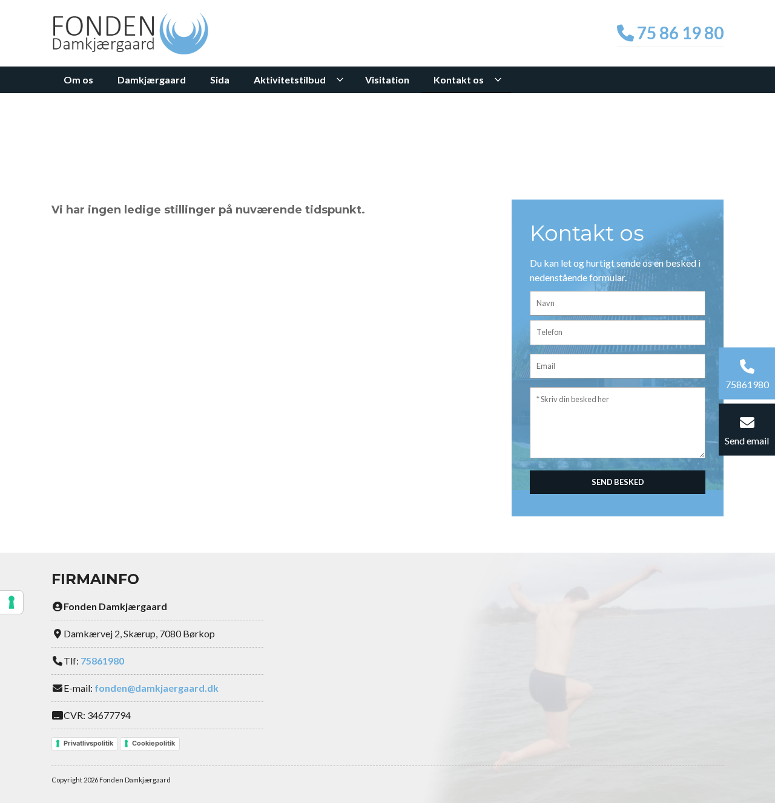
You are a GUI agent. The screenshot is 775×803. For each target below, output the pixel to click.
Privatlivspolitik (88, 743)
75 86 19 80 (679, 32)
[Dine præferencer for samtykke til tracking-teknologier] (11, 602)
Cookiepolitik (153, 743)
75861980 (102, 660)
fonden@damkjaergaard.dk (156, 688)
